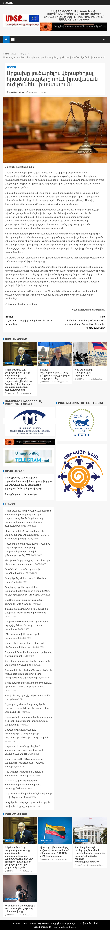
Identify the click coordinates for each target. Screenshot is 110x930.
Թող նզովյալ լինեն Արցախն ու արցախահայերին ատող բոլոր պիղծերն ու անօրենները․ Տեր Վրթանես (27, 591)
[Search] (104, 39)
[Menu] (12, 39)
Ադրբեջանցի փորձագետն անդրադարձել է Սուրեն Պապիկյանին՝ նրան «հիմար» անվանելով (28, 721)
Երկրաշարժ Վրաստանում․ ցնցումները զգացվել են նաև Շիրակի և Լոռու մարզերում (27, 625)
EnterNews (58, 927)
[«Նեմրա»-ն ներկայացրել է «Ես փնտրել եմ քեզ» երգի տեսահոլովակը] (20, 888)
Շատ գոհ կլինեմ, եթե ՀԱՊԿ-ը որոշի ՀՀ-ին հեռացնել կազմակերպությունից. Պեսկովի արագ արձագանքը (28, 674)
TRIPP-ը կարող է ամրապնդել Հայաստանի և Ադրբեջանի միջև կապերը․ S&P (23, 784)
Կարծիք (11, 67)
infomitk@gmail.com (16, 92)
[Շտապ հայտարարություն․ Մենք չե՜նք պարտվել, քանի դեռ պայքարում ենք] (55, 354)
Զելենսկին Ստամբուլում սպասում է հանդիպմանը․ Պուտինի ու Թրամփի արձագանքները (85, 322)
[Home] (6, 39)
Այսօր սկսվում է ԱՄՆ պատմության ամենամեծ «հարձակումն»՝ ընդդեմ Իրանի (24, 763)
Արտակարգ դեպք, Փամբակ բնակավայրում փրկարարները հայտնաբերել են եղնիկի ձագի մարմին (27, 734)
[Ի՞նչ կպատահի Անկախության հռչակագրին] (90, 354)
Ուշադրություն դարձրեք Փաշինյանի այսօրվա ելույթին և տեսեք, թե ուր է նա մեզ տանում (27, 708)
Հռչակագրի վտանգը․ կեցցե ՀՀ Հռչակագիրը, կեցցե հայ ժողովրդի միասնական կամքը (24, 750)
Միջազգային (46, 841)
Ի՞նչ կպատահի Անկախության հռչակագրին (84, 372)
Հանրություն (11, 899)
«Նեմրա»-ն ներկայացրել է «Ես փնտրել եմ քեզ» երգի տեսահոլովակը (20, 908)
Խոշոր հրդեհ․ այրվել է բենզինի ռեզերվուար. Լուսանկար (29, 320)
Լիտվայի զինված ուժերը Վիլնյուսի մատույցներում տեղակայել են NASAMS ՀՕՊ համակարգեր (27, 535)
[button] (12, 39)
